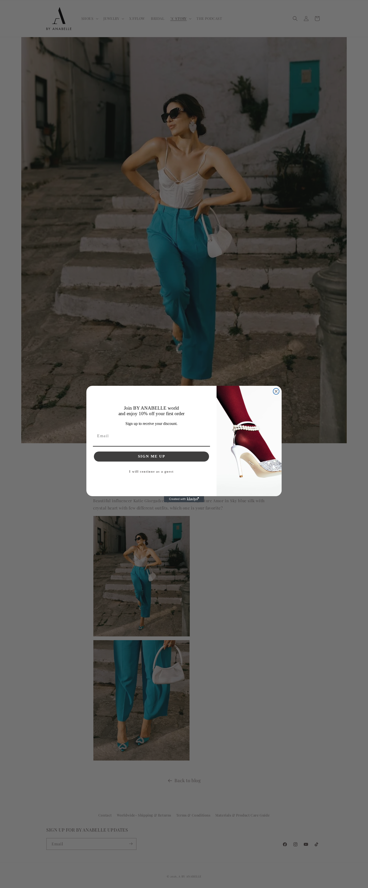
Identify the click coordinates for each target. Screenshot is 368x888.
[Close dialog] (276, 391)
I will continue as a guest (151, 471)
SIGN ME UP (151, 456)
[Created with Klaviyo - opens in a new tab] (184, 499)
